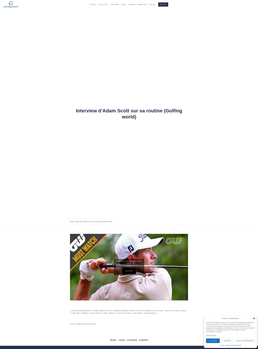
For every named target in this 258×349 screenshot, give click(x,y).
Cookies (222, 345)
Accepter (213, 341)
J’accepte (129, 271)
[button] (254, 318)
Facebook (132, 340)
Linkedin (143, 340)
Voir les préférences (245, 341)
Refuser (227, 341)
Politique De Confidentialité (233, 345)
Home (72, 221)
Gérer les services (211, 335)
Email (122, 340)
